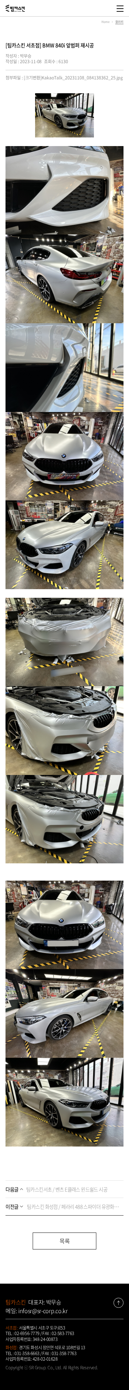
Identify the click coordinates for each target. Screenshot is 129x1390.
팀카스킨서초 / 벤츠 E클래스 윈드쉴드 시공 (56, 1189)
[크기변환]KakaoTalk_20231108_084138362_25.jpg (73, 78)
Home (105, 21)
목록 (65, 1241)
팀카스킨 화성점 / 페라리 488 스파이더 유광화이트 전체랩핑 (63, 1206)
